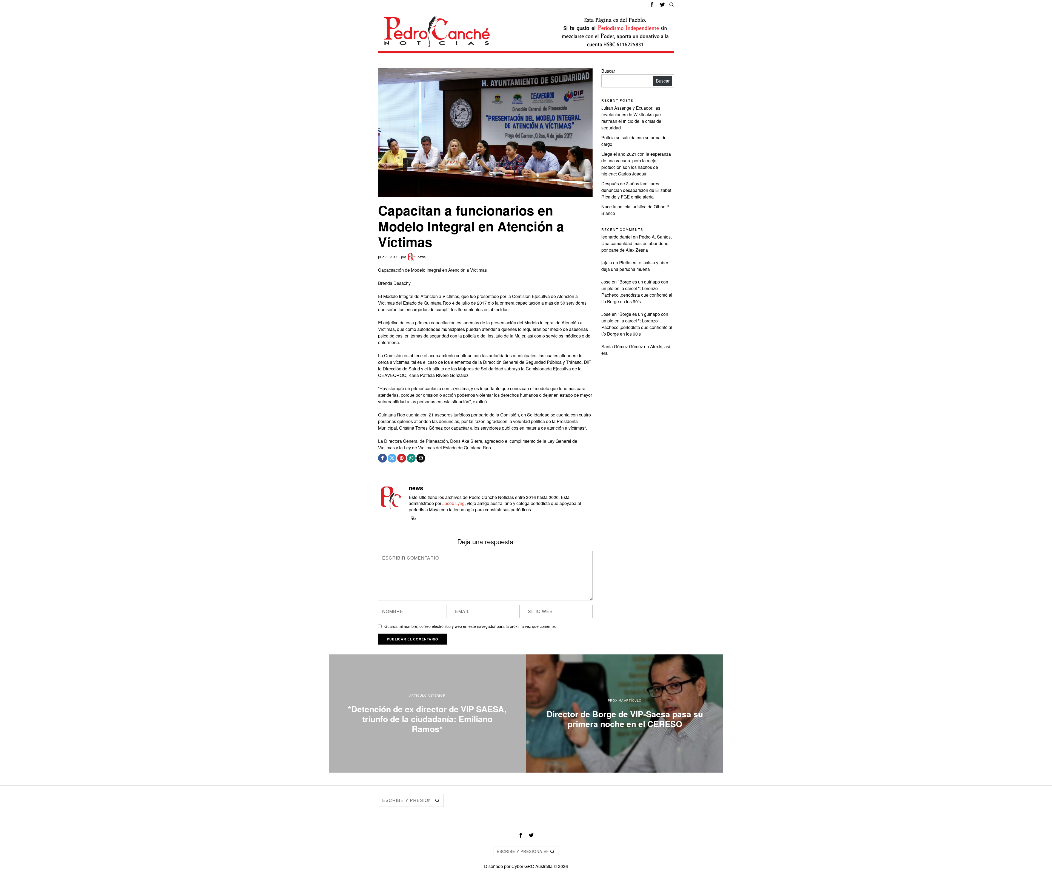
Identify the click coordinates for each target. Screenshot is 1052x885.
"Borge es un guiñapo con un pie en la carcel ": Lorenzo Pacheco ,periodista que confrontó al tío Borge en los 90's (636, 292)
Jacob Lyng (453, 503)
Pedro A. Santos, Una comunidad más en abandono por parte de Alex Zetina (636, 243)
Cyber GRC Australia (532, 866)
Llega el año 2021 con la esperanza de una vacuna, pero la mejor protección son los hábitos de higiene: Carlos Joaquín (636, 164)
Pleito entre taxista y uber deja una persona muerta (634, 265)
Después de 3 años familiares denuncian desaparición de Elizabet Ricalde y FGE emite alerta (636, 190)
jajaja (606, 262)
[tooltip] (652, 4)
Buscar (608, 71)
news (422, 256)
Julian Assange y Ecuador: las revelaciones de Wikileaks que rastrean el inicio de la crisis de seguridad (631, 118)
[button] (437, 800)
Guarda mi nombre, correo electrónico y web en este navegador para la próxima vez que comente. (470, 626)
